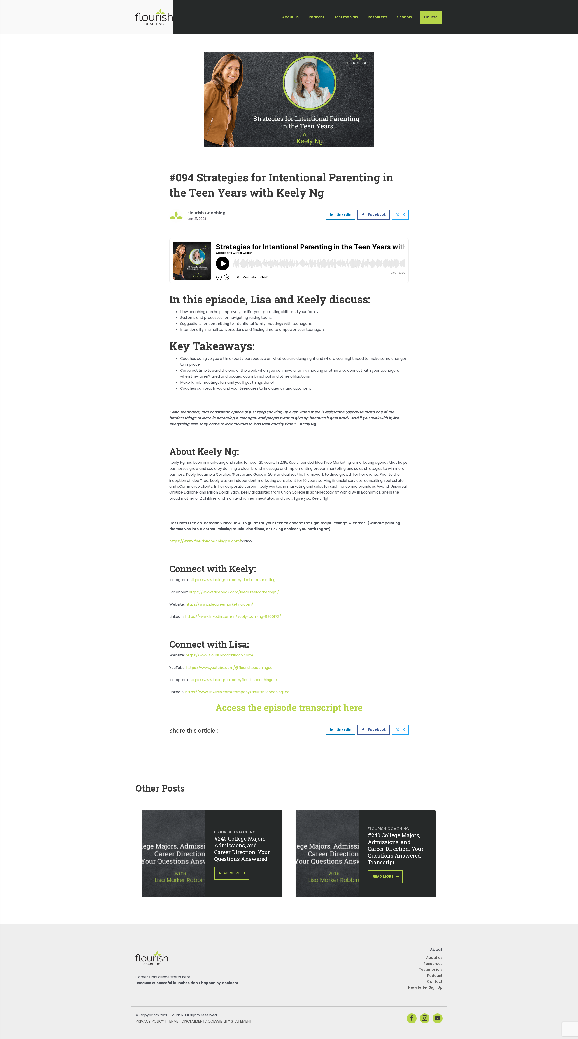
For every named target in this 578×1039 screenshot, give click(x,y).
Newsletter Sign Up (425, 987)
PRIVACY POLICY (149, 1021)
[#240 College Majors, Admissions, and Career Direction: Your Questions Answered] (173, 856)
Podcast (435, 975)
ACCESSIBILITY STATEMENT (228, 1021)
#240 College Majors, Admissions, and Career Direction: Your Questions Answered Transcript (396, 849)
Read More (229, 873)
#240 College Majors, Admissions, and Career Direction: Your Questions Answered (242, 849)
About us (434, 957)
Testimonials (431, 969)
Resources (433, 963)
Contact (435, 981)
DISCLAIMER (192, 1021)
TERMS (173, 1021)
